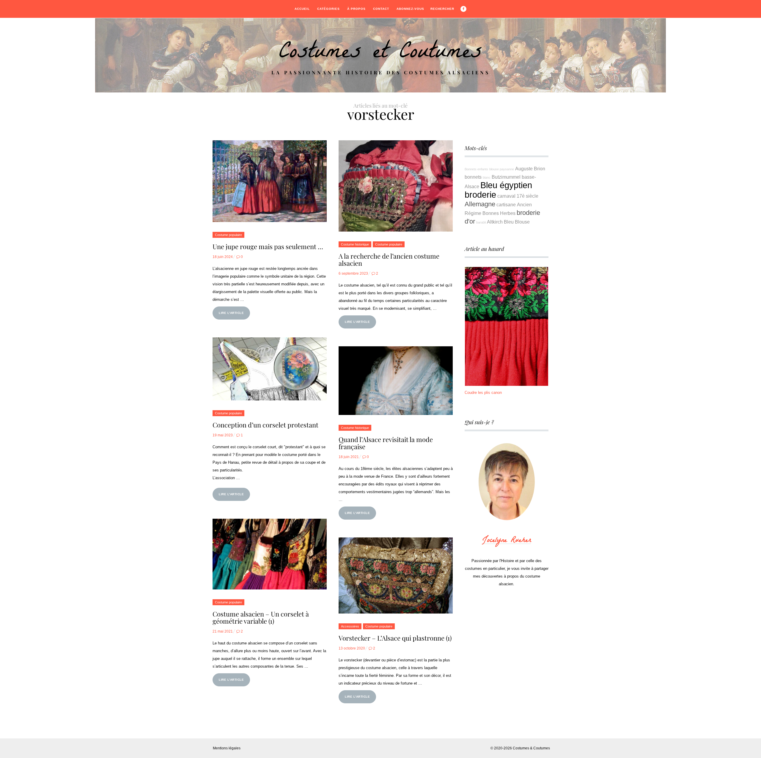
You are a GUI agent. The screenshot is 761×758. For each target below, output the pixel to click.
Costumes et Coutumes (380, 54)
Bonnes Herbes (498, 213)
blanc (486, 177)
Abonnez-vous (410, 8)
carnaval (506, 196)
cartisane (506, 204)
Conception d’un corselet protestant (265, 424)
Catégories (328, 8)
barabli (481, 222)
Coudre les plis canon (483, 392)
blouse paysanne (501, 169)
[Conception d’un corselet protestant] (270, 368)
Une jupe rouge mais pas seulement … (268, 246)
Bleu (509, 221)
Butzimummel (506, 177)
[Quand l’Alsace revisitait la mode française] (396, 380)
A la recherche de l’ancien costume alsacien (389, 259)
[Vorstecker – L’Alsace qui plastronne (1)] (396, 575)
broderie (480, 194)
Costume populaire (228, 235)
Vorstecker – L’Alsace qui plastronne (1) (395, 637)
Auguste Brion (530, 168)
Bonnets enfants (476, 169)
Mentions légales (226, 748)
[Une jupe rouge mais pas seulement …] (270, 181)
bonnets (473, 177)
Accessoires (350, 626)
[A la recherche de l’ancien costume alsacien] (396, 186)
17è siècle (527, 196)
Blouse (522, 221)
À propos (356, 8)
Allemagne (480, 204)
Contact (381, 8)
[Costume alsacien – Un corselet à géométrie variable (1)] (270, 554)
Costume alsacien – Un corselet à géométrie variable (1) (261, 617)
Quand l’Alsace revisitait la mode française (386, 443)
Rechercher (442, 8)
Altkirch (495, 221)
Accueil (302, 8)
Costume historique (355, 244)
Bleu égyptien (506, 185)
